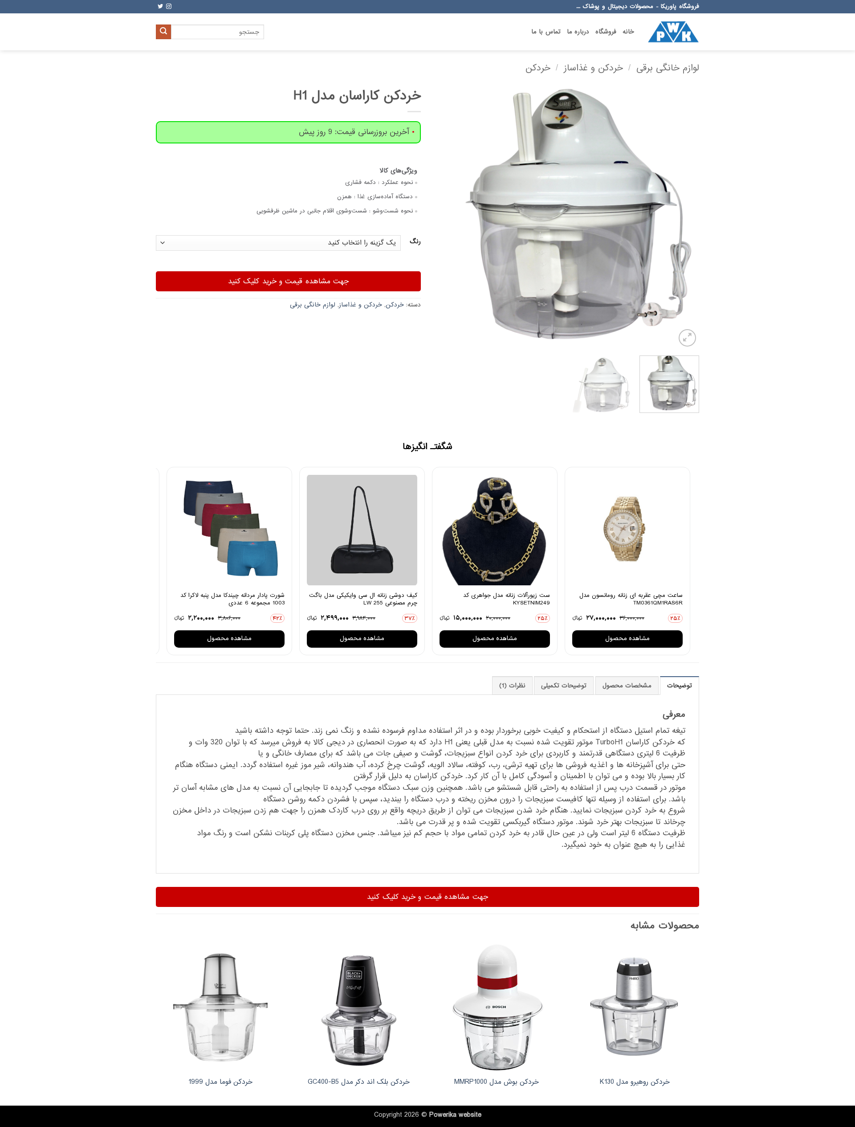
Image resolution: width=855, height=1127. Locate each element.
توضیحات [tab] (679, 685)
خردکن (537, 68)
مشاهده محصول (627, 638)
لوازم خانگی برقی (667, 68)
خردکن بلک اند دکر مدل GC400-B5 (359, 1082)
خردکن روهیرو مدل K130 (635, 1082)
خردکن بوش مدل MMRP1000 (496, 1082)
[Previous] (683, 216)
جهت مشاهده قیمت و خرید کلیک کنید (288, 281)
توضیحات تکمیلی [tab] (563, 685)
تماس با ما (546, 32)
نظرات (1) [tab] (512, 685)
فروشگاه (605, 32)
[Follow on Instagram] (168, 7)
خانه (628, 32)
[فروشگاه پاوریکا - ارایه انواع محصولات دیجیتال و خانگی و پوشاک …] (673, 31)
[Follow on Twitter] (160, 7)
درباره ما (578, 32)
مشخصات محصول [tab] (627, 685)
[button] (687, 338)
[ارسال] (163, 32)
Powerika (442, 1115)
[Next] (444, 216)
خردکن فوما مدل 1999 (220, 1082)
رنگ (415, 242)
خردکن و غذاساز (593, 68)
